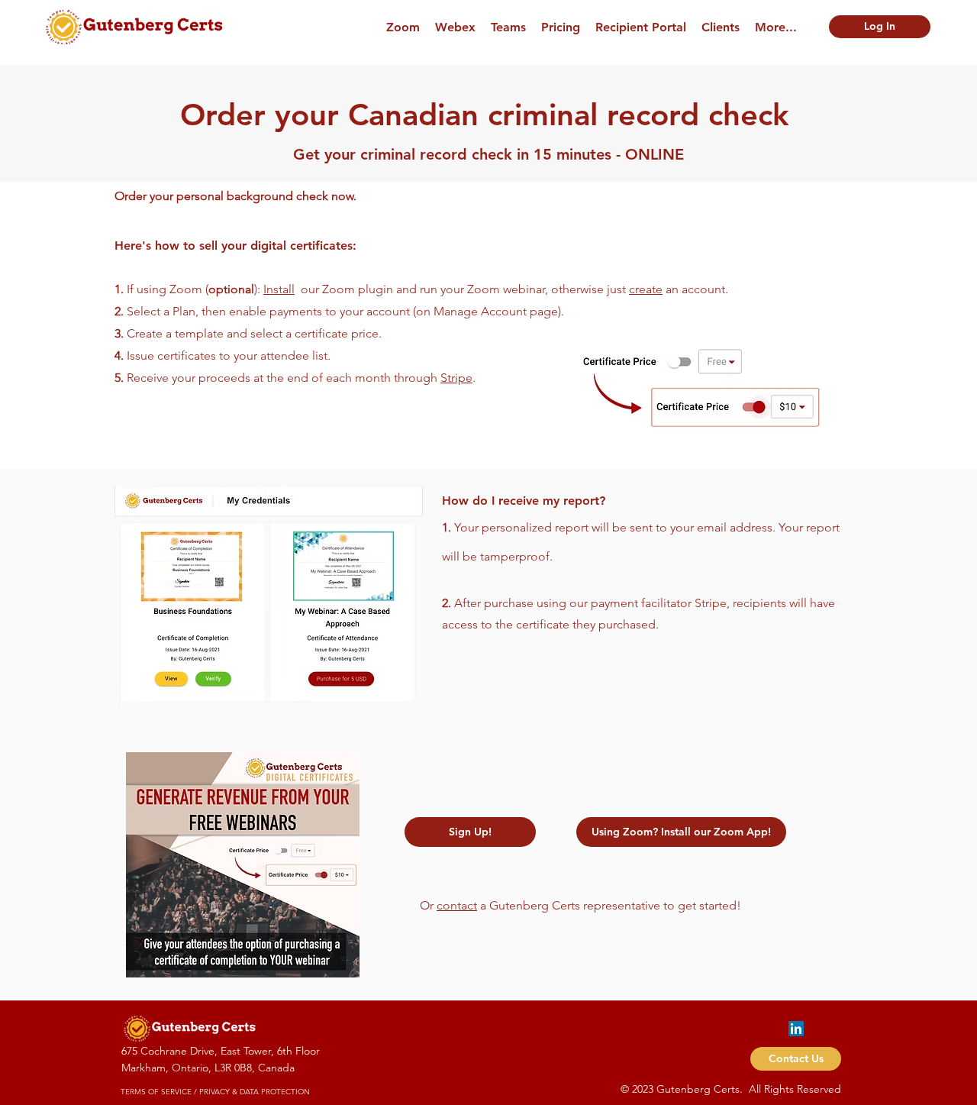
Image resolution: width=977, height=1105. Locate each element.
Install (279, 289)
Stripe (456, 377)
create (646, 289)
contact (457, 905)
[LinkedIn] (796, 1028)
